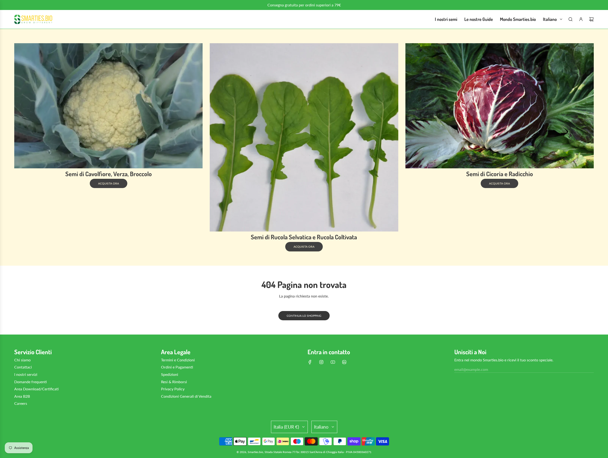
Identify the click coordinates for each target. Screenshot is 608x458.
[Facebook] (310, 362)
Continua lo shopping (304, 315)
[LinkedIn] (344, 362)
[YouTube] (333, 362)
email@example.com (471, 369)
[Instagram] (321, 362)
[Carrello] (591, 19)
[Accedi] (581, 19)
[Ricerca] (570, 19)
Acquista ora (108, 183)
